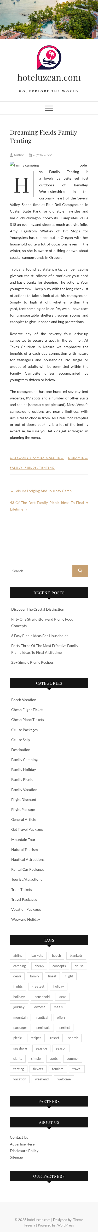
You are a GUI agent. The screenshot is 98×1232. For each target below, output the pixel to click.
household (42, 997)
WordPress (65, 1225)
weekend (42, 1079)
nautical (42, 1017)
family (16, 467)
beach (56, 955)
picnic (17, 1038)
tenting (47, 467)
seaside (41, 1048)
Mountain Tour (23, 839)
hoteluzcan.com (49, 77)
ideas (62, 997)
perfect (64, 1027)
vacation (19, 1079)
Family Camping (47, 457)
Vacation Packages (26, 909)
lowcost (39, 1007)
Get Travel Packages (27, 829)
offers (61, 1017)
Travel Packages (24, 899)
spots (54, 1058)
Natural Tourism (24, 849)
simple (36, 1058)
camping (19, 966)
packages (20, 1027)
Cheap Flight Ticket (27, 709)
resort (54, 1038)
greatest (38, 986)
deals (17, 976)
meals (58, 1007)
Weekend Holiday (25, 919)
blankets (76, 955)
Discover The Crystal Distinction (37, 609)
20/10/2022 (42, 155)
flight (69, 976)
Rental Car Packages (27, 869)
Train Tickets (21, 889)
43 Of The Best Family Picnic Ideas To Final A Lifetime (49, 505)
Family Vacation (24, 789)
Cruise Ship (20, 739)
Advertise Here (22, 1144)
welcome (64, 1079)
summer (73, 1058)
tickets (38, 1069)
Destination (20, 749)
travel (76, 1069)
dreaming (77, 457)
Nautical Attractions (27, 859)
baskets (37, 955)
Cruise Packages (24, 729)
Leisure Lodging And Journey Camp (41, 491)
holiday (58, 986)
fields (31, 467)
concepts (59, 966)
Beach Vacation (23, 699)
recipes (36, 1038)
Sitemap (16, 1157)
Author (19, 155)
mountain (20, 1017)
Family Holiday (23, 769)
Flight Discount (23, 799)
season (61, 1048)
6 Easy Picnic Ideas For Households (39, 635)
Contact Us (19, 1137)
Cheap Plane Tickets (27, 719)
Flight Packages (23, 809)
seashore (20, 1048)
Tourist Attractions (26, 879)
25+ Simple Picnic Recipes (32, 662)
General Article (23, 819)
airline (17, 955)
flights (18, 986)
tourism (58, 1069)
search (73, 1038)
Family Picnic (22, 779)
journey (19, 1007)
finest (52, 976)
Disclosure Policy (24, 1150)
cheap (39, 966)
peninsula (43, 1027)
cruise (79, 966)
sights (17, 1058)
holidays (19, 997)
